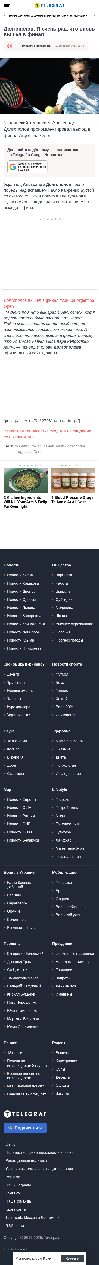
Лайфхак (63, 840)
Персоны (12, 944)
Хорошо (72, 1258)
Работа (62, 583)
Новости (12, 565)
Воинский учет (68, 915)
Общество (61, 565)
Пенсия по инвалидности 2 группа (27, 1063)
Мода (60, 816)
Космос (13, 749)
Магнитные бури (70, 848)
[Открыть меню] (7, 5)
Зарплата (64, 575)
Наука (9, 731)
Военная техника (21, 928)
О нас (10, 1144)
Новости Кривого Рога (26, 624)
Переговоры (18, 903)
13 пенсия (15, 1053)
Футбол (62, 674)
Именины (64, 994)
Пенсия (10, 1043)
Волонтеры (16, 920)
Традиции (64, 970)
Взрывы (14, 895)
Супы (60, 1069)
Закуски (62, 1093)
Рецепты (60, 1043)
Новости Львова (21, 608)
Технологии (17, 741)
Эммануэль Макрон (24, 978)
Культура (63, 832)
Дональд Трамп (20, 962)
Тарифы (14, 699)
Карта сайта (16, 1209)
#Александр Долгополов (64, 446)
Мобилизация (64, 872)
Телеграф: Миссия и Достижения (34, 1217)
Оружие (13, 911)
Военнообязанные (71, 907)
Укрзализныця (19, 715)
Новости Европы (21, 800)
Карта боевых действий (19, 885)
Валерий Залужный (24, 986)
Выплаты (64, 591)
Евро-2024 (65, 707)
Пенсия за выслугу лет (26, 1094)
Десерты (63, 1077)
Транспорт (16, 683)
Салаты (62, 1085)
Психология (66, 765)
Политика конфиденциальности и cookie (40, 1152)
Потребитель (67, 808)
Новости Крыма (20, 640)
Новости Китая (19, 832)
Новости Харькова (23, 583)
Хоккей (62, 699)
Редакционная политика (26, 1161)
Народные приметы (73, 962)
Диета (61, 757)
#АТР (36, 446)
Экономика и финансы (25, 664)
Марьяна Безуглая (23, 1019)
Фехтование (66, 715)
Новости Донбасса (23, 632)
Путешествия (67, 824)
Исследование (68, 774)
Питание (63, 749)
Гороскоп (63, 800)
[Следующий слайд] (94, 16)
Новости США (19, 808)
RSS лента (15, 1226)
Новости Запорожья (24, 616)
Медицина (64, 608)
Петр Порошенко (21, 1002)
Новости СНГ (18, 824)
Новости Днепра (21, 591)
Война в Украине (19, 872)
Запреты (63, 978)
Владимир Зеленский (25, 954)
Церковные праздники (75, 954)
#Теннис (22, 446)
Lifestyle (59, 790)
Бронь (61, 891)
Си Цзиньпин (18, 970)
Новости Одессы (21, 600)
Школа (61, 616)
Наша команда (18, 1201)
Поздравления (68, 856)
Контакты (13, 1193)
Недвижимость (20, 691)
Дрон (11, 765)
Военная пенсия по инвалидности (23, 1076)
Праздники (62, 944)
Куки (47, 1258)
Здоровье (61, 731)
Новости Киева (20, 575)
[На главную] (49, 5)
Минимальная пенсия (25, 1086)
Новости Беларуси (23, 840)
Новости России (21, 816)
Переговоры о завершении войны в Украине (47, 16)
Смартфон (16, 774)
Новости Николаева (24, 648)
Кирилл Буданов (21, 994)
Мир (7, 790)
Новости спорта (67, 664)
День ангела (66, 986)
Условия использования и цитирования (39, 1169)
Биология (15, 757)
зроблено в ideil (16, 1249)
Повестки (64, 883)
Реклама (13, 1177)
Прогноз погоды (69, 640)
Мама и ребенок (69, 741)
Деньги (13, 674)
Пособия (63, 632)
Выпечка (63, 1053)
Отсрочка (64, 899)
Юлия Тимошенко (22, 1010)
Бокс (60, 683)
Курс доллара (18, 707)
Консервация (67, 1061)
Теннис (62, 691)
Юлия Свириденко (23, 1027)
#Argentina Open (28, 452)
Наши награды (18, 1185)
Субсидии (64, 600)
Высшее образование (74, 624)
